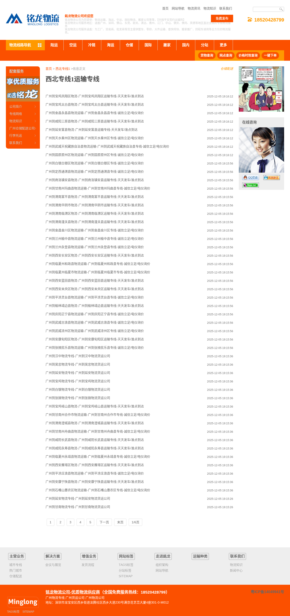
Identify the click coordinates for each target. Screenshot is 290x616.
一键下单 (270, 55)
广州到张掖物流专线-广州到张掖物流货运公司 (78, 398)
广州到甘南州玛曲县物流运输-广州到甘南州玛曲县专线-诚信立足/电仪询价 (98, 188)
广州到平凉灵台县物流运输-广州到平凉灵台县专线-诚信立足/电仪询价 (95, 297)
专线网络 (15, 114)
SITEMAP (28, 611)
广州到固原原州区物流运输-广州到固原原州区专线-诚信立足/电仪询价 (95, 155)
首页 (165, 8)
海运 (110, 45)
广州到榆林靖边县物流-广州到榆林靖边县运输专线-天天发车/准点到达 (95, 305)
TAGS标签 (13, 611)
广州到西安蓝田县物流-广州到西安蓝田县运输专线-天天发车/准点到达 (95, 280)
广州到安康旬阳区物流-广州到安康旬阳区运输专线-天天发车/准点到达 (95, 339)
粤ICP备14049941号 (267, 592)
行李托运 (15, 135)
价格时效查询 (248, 55)
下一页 (104, 522)
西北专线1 (63, 68)
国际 (148, 45)
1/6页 (135, 522)
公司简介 (15, 106)
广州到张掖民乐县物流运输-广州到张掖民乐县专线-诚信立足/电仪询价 (95, 347)
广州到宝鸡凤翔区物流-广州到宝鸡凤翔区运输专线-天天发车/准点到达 (95, 96)
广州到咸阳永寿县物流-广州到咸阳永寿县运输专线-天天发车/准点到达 (95, 448)
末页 (120, 522)
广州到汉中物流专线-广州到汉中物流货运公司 (78, 356)
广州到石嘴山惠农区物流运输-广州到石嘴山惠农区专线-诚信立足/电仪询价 (98, 490)
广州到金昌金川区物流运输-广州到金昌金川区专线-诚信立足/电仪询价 (95, 230)
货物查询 (207, 55)
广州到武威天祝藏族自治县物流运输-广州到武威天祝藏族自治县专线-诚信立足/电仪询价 (107, 146)
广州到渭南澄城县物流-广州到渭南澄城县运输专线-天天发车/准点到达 (95, 423)
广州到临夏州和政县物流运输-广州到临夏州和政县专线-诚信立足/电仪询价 (98, 264)
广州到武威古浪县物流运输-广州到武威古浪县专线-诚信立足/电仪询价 (95, 322)
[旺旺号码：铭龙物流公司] (271, 177)
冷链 (91, 45)
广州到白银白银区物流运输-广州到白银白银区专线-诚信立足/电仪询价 (95, 163)
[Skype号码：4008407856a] (250, 185)
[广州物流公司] (23, 602)
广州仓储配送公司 (22, 128)
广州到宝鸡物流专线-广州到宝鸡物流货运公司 (78, 381)
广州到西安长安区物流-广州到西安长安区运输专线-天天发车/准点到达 (95, 255)
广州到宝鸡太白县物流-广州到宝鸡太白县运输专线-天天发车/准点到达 (95, 104)
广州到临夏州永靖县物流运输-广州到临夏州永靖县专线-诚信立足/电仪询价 (98, 456)
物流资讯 (194, 8)
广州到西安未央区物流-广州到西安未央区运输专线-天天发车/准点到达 (95, 289)
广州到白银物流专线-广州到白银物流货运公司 (78, 389)
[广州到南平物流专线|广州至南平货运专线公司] (261, 89)
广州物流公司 (94, 597)
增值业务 (89, 556)
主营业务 (17, 556)
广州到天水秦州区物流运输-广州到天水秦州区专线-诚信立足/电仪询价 (95, 138)
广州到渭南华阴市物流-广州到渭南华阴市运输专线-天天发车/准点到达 (95, 205)
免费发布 (222, 18)
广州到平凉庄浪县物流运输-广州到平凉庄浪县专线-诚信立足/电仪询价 (95, 473)
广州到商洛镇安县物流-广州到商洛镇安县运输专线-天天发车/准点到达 (95, 180)
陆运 (54, 45)
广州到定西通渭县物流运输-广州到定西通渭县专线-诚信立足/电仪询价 (95, 171)
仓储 (129, 45)
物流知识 (209, 8)
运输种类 (200, 556)
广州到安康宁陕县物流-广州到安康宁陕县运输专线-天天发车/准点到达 (95, 481)
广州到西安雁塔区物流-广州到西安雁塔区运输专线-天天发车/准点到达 (95, 465)
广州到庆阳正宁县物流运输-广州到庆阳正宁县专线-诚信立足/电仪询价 (95, 314)
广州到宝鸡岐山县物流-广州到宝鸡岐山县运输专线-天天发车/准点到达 (95, 406)
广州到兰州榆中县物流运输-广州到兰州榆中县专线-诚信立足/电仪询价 (95, 238)
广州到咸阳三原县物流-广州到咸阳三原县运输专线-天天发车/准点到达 (95, 121)
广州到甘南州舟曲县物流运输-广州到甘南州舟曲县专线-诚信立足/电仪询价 (98, 431)
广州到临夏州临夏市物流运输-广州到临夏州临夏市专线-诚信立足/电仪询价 (98, 272)
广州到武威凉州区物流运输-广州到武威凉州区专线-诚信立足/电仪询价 (95, 331)
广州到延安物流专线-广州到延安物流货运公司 (78, 372)
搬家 (167, 45)
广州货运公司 (75, 597)
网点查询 (226, 55)
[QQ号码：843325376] (250, 177)
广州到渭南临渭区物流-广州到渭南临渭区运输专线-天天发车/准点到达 (95, 213)
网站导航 (178, 8)
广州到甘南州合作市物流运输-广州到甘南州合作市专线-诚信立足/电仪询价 (98, 414)
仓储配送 (226, 68)
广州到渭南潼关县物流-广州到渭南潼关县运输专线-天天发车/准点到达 (95, 222)
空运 (73, 45)
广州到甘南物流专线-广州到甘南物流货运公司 (78, 507)
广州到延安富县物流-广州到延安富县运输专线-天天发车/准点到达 (92, 129)
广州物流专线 (55, 597)
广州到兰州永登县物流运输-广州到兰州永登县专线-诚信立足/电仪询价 (95, 247)
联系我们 (225, 8)
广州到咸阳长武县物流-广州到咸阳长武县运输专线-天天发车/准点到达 (95, 440)
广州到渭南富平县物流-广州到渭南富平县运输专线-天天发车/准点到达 (95, 196)
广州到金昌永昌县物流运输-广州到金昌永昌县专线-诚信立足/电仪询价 (95, 113)
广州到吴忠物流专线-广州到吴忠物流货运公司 (78, 364)
